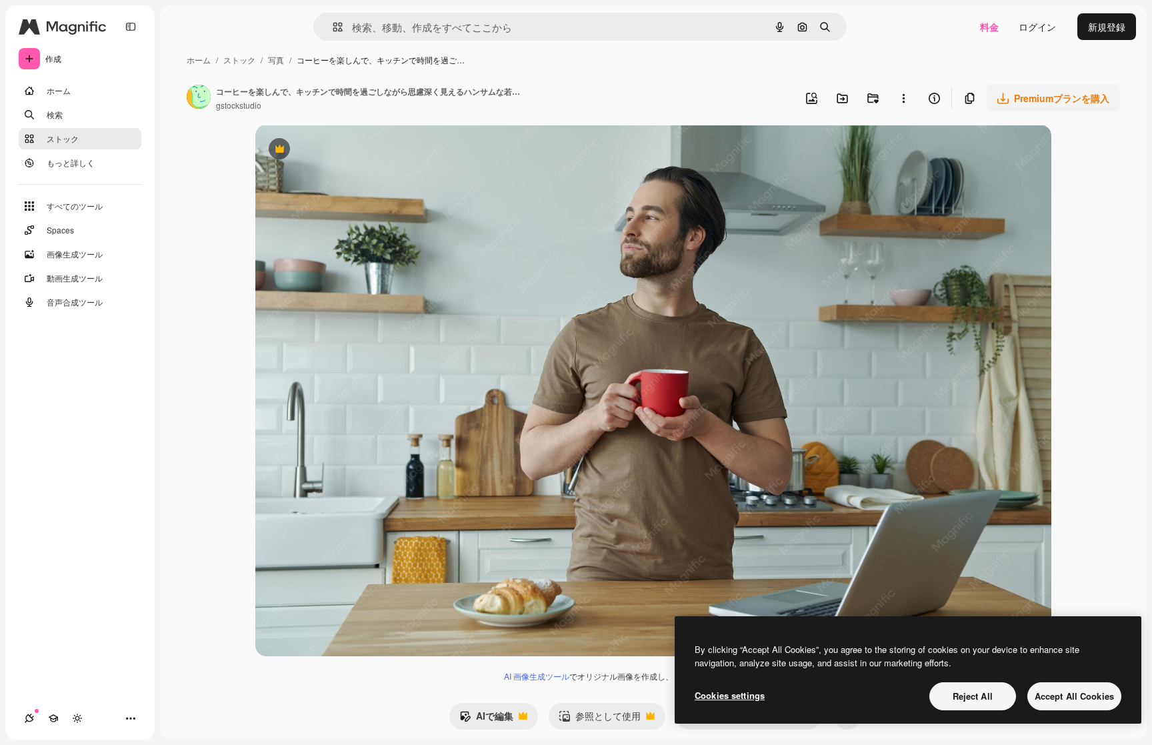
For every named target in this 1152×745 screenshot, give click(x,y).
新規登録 (1106, 26)
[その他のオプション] (903, 98)
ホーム (199, 59)
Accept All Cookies (1074, 696)
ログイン (1037, 26)
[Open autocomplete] (332, 27)
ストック (239, 59)
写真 (276, 59)
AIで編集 (486, 719)
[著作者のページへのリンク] (199, 98)
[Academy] (53, 718)
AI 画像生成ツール (536, 676)
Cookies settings (730, 695)
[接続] (29, 718)
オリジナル (347, 150)
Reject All (973, 696)
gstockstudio (238, 105)
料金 (989, 26)
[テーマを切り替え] (77, 718)
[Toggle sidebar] (130, 26)
